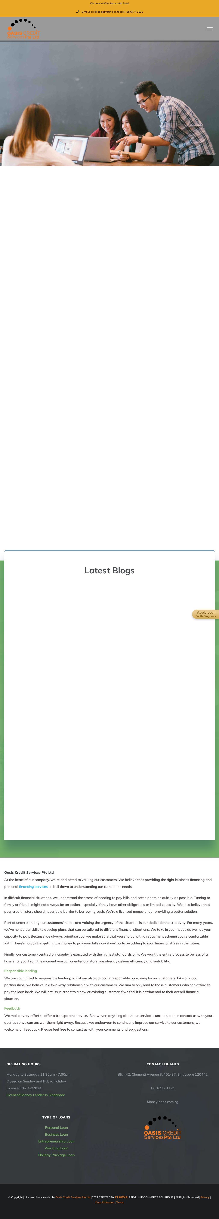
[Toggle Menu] (210, 29)
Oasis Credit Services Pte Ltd (73, 1197)
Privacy (205, 1197)
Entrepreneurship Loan (56, 1141)
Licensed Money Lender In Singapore (35, 1095)
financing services (33, 886)
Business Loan (56, 1134)
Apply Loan (206, 614)
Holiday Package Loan (56, 1155)
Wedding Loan (56, 1148)
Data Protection (104, 1202)
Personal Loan (56, 1127)
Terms (120, 1202)
